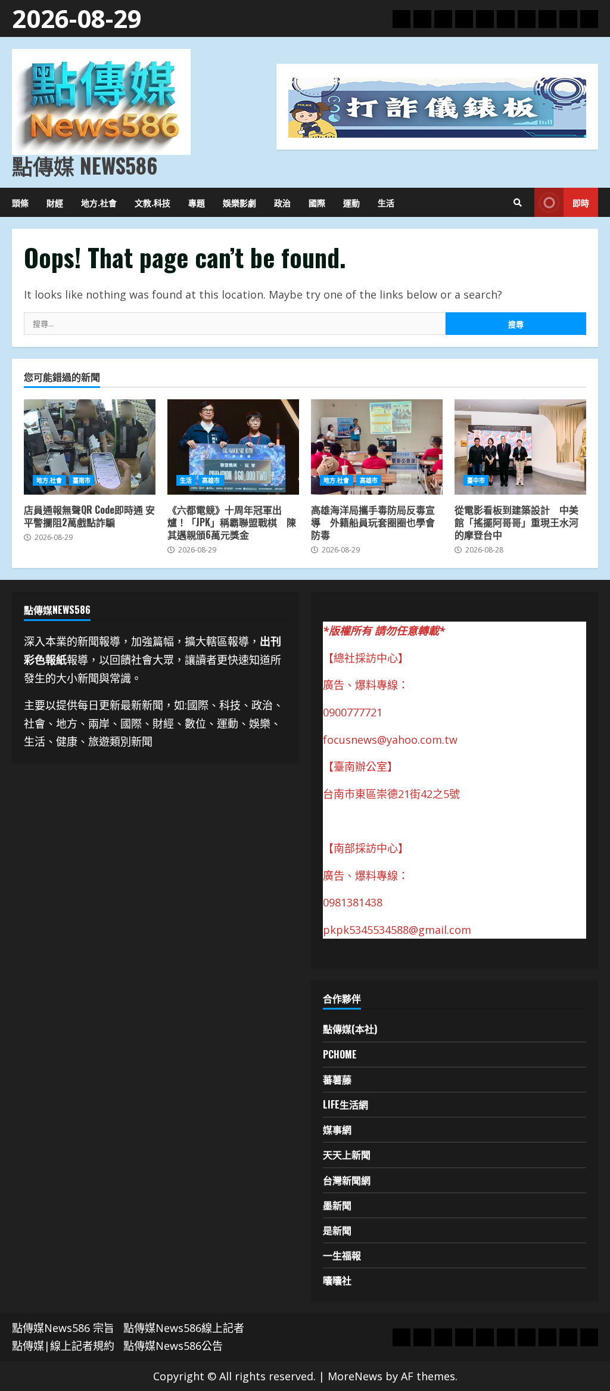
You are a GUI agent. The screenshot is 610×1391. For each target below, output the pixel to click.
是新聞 (337, 1230)
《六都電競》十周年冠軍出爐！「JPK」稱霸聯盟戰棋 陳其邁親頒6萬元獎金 (233, 447)
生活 (386, 202)
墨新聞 (337, 1205)
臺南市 (82, 480)
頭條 (20, 202)
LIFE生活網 (345, 1104)
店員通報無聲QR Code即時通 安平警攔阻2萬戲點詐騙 (89, 447)
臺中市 (476, 480)
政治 (282, 202)
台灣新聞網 (347, 1180)
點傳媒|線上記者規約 (63, 1346)
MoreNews (355, 1376)
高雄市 (211, 480)
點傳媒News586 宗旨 (63, 1328)
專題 (196, 202)
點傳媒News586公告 (173, 1346)
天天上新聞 (347, 1154)
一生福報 (342, 1255)
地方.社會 (99, 202)
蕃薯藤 (337, 1079)
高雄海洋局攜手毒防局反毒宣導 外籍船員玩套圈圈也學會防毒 (377, 447)
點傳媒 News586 (84, 165)
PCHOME (340, 1054)
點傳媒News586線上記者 (183, 1328)
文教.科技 (152, 202)
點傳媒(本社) (350, 1028)
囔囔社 (337, 1280)
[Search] (517, 202)
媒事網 (337, 1129)
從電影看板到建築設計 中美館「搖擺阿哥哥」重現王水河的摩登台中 (520, 447)
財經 (54, 202)
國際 (317, 202)
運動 (351, 202)
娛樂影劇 (239, 202)
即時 (580, 202)
